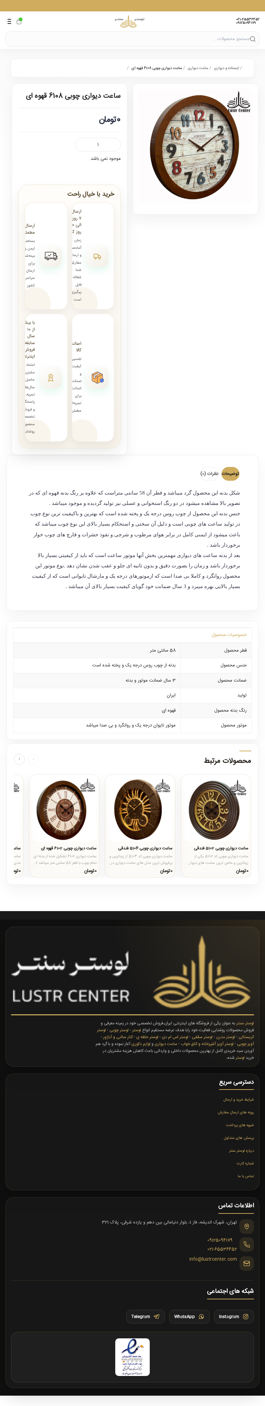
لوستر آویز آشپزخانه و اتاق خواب (207, 1044)
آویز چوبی (245, 1044)
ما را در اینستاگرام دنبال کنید (132, 5)
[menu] (9, 21)
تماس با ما (246, 1176)
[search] (252, 39)
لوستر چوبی (119, 1030)
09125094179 (246, 23)
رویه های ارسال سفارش (236, 1113)
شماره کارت (245, 1164)
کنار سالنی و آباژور (118, 1037)
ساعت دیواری (198, 68)
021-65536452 (247, 19)
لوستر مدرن (225, 1037)
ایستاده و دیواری (226, 68)
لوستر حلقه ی (147, 1037)
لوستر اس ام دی (175, 1037)
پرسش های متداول (239, 1138)
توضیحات (230, 474)
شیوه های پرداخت (240, 1125)
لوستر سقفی (202, 1037)
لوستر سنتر (245, 1023)
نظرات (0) (209, 474)
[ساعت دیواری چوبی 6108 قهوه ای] (195, 146)
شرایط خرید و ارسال (239, 1100)
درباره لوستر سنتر (241, 1151)
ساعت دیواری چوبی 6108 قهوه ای (156, 68)
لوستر (136, 1030)
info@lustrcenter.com (213, 1259)
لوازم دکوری (140, 1044)
